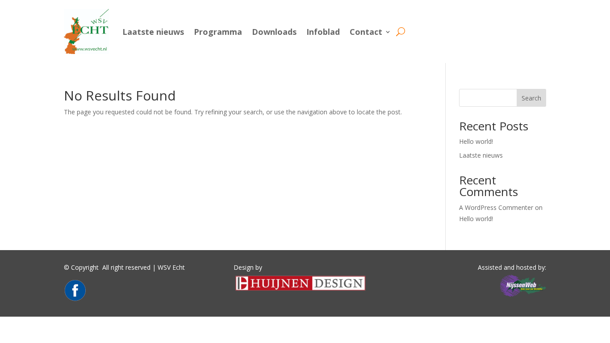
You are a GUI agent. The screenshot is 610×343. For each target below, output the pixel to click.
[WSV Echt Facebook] (75, 299)
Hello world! (476, 141)
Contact (366, 31)
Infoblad (323, 31)
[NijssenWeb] (522, 297)
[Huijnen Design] (301, 290)
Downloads (274, 31)
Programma (218, 31)
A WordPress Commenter (496, 207)
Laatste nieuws (153, 31)
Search (531, 98)
